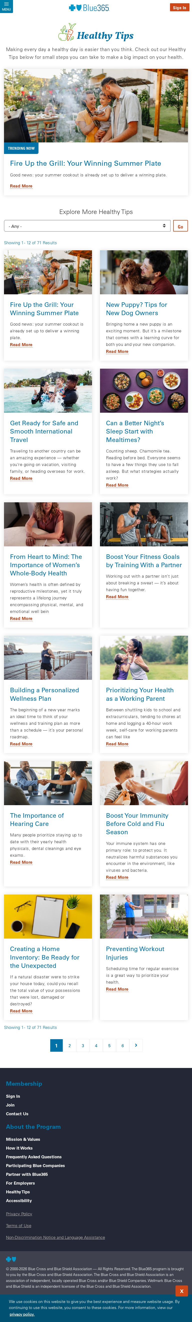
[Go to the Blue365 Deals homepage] (89, 7)
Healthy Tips (18, 1191)
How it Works (19, 1148)
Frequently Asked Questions (34, 1156)
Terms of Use (18, 1225)
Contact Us (17, 1113)
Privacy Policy (19, 1213)
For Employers (20, 1183)
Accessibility (19, 1200)
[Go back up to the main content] (158, 1289)
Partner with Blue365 (27, 1174)
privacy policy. (22, 1314)
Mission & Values (23, 1139)
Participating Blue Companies (35, 1165)
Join (10, 1105)
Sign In (179, 7)
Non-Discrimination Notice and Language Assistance (55, 1237)
